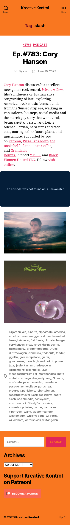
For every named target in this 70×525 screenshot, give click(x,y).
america (59, 332)
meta (60, 374)
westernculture (43, 411)
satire (57, 395)
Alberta (32, 332)
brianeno (23, 340)
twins (28, 407)
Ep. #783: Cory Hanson (35, 58)
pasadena (50, 382)
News (27, 44)
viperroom (16, 411)
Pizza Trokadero (36, 141)
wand (27, 411)
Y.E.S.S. (35, 155)
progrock (15, 390)
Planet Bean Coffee (36, 146)
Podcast (40, 44)
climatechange (55, 340)
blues (12, 340)
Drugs (53, 348)
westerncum (17, 415)
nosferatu (15, 382)
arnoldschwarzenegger (24, 336)
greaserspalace (29, 357)
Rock (34, 395)
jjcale (19, 365)
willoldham (16, 420)
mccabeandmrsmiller (23, 374)
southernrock (18, 403)
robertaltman (45, 390)
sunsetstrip (16, 407)
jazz (11, 365)
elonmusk (34, 353)
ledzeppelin (43, 365)
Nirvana (58, 378)
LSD (44, 369)
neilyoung (44, 378)
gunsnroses (16, 361)
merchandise (47, 374)
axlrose (45, 336)
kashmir (29, 365)
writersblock (33, 420)
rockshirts (45, 395)
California (36, 340)
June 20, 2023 (46, 71)
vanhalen (50, 407)
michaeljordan (27, 378)
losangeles (33, 369)
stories (47, 403)
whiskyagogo (35, 415)
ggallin (13, 357)
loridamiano (17, 369)
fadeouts (48, 353)
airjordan (15, 332)
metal (13, 378)
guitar (45, 357)
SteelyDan (34, 403)
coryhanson (16, 344)
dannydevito (50, 344)
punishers (28, 390)
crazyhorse (33, 344)
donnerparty (17, 348)
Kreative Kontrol (35, 8)
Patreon (15, 141)
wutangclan (50, 420)
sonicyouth (42, 399)
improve (57, 361)
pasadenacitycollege (23, 386)
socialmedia (25, 399)
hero (29, 361)
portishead (45, 386)
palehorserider (32, 382)
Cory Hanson (14, 85)
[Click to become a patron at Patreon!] (35, 493)
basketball (58, 336)
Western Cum (52, 90)
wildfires (51, 415)
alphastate (46, 332)
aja (24, 332)
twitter (38, 407)
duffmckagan (18, 353)
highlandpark (41, 361)
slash (12, 399)
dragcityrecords (37, 348)
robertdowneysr (19, 395)
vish (25, 71)
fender (60, 353)
